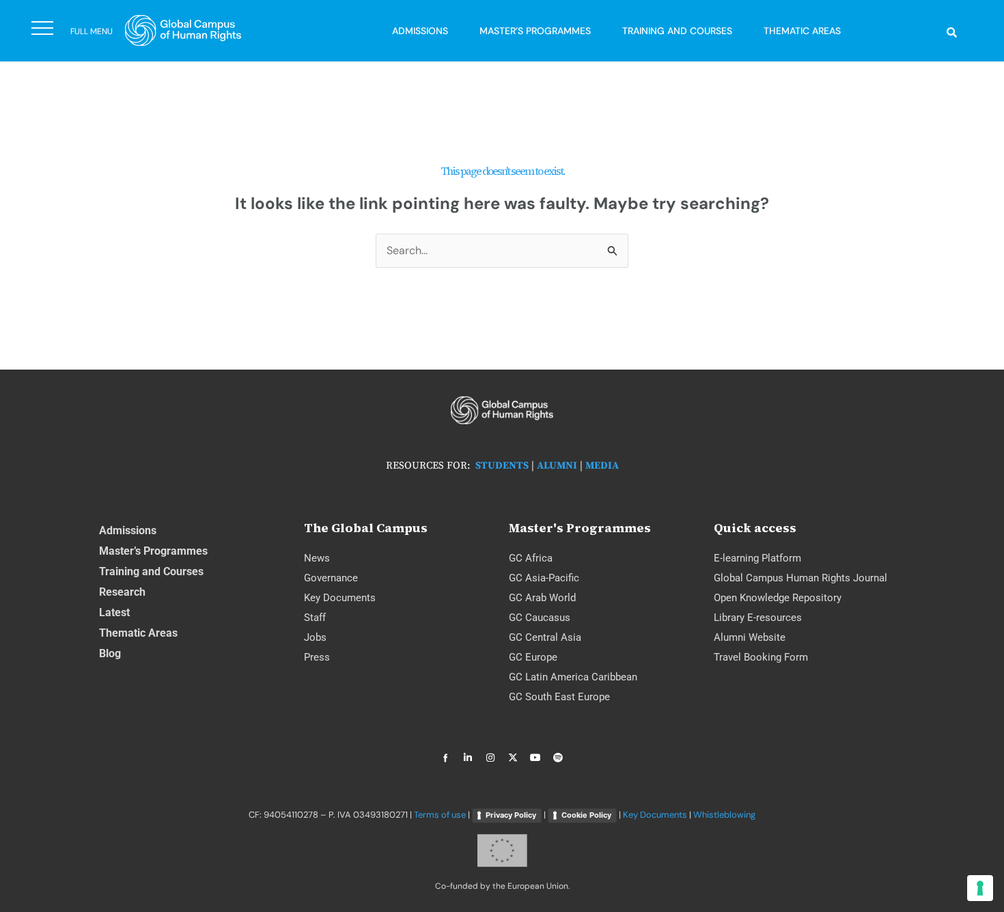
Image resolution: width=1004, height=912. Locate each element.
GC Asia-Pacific (544, 578)
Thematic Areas (802, 31)
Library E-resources (758, 617)
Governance (331, 578)
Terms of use (440, 814)
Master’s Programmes (535, 31)
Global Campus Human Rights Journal (800, 578)
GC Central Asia (545, 637)
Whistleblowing (724, 814)
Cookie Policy (586, 815)
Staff (315, 617)
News (317, 558)
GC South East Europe (559, 697)
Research (122, 591)
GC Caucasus (539, 617)
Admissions (420, 31)
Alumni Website (749, 637)
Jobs (315, 637)
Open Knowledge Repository (777, 598)
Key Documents (340, 598)
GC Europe (533, 657)
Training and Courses (677, 31)
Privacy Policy (511, 815)
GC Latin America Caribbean (573, 677)
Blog (110, 653)
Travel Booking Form (761, 657)
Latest (114, 612)
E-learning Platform (757, 558)
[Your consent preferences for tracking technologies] (980, 888)
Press (317, 657)
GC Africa (531, 558)
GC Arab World (542, 598)
